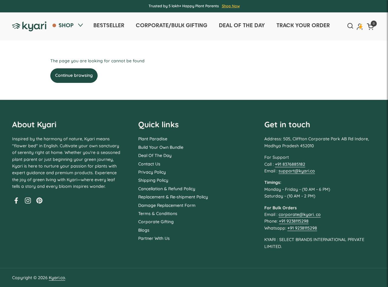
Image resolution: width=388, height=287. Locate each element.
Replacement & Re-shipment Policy (173, 197)
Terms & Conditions (157, 213)
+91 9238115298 (294, 221)
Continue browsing (74, 75)
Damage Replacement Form (167, 205)
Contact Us (149, 164)
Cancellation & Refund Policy (166, 188)
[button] (371, 26)
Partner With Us (154, 238)
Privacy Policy (152, 172)
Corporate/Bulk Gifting (171, 25)
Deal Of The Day (155, 155)
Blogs (143, 230)
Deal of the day (242, 25)
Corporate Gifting (156, 221)
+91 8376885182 (290, 164)
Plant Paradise (152, 139)
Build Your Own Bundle (160, 147)
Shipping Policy (153, 180)
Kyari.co (57, 277)
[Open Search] (350, 26)
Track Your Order (303, 25)
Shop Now (231, 6)
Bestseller (108, 25)
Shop (66, 25)
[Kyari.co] (29, 26)
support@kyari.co (297, 171)
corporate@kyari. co (300, 214)
